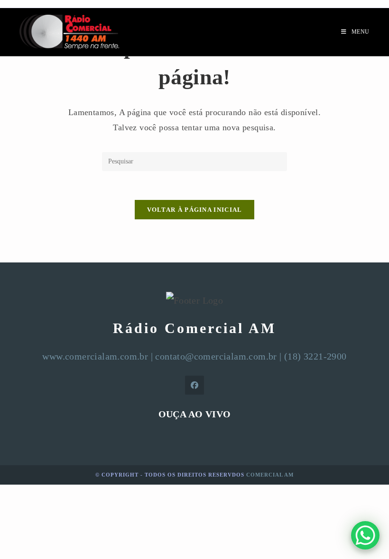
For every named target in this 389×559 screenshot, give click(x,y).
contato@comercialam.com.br (216, 356)
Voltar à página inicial (194, 209)
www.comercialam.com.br (95, 356)
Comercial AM (270, 475)
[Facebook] (194, 385)
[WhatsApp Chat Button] (365, 535)
